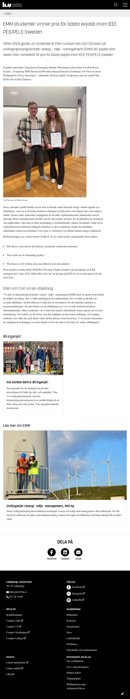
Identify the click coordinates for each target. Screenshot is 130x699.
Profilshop (72, 644)
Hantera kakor (74, 672)
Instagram (77, 593)
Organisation (73, 626)
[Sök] (115, 4)
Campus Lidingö (14, 638)
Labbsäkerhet (73, 638)
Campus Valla (13, 620)
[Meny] (125, 4)
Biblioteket (72, 614)
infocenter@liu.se (18, 591)
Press (69, 632)
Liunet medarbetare (16, 662)
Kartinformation (14, 614)
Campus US (12, 626)
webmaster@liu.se (76, 688)
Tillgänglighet (74, 678)
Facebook (77, 586)
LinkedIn (76, 599)
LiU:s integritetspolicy (78, 666)
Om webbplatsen (75, 661)
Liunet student (13, 668)
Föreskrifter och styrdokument (82, 650)
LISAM (10, 674)
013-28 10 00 (16, 596)
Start (8, 13)
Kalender (71, 620)
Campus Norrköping (16, 632)
